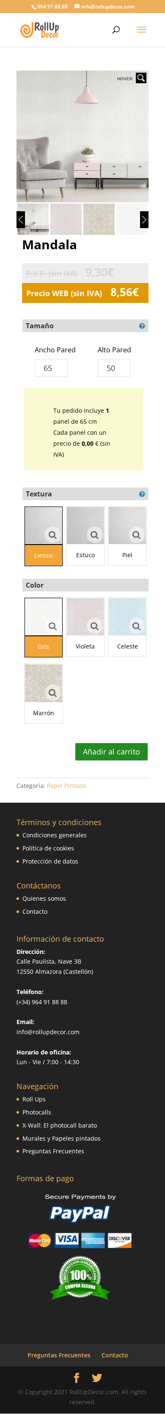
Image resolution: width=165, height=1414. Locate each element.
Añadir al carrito (111, 752)
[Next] (144, 219)
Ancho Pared (55, 349)
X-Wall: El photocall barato (59, 1125)
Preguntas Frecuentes (53, 1151)
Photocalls (36, 1112)
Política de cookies (48, 848)
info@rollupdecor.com (48, 1032)
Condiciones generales (54, 835)
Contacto (34, 911)
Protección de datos (50, 861)
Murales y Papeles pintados (61, 1138)
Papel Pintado (66, 786)
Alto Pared (114, 349)
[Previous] (20, 219)
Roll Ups (34, 1099)
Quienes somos (44, 898)
